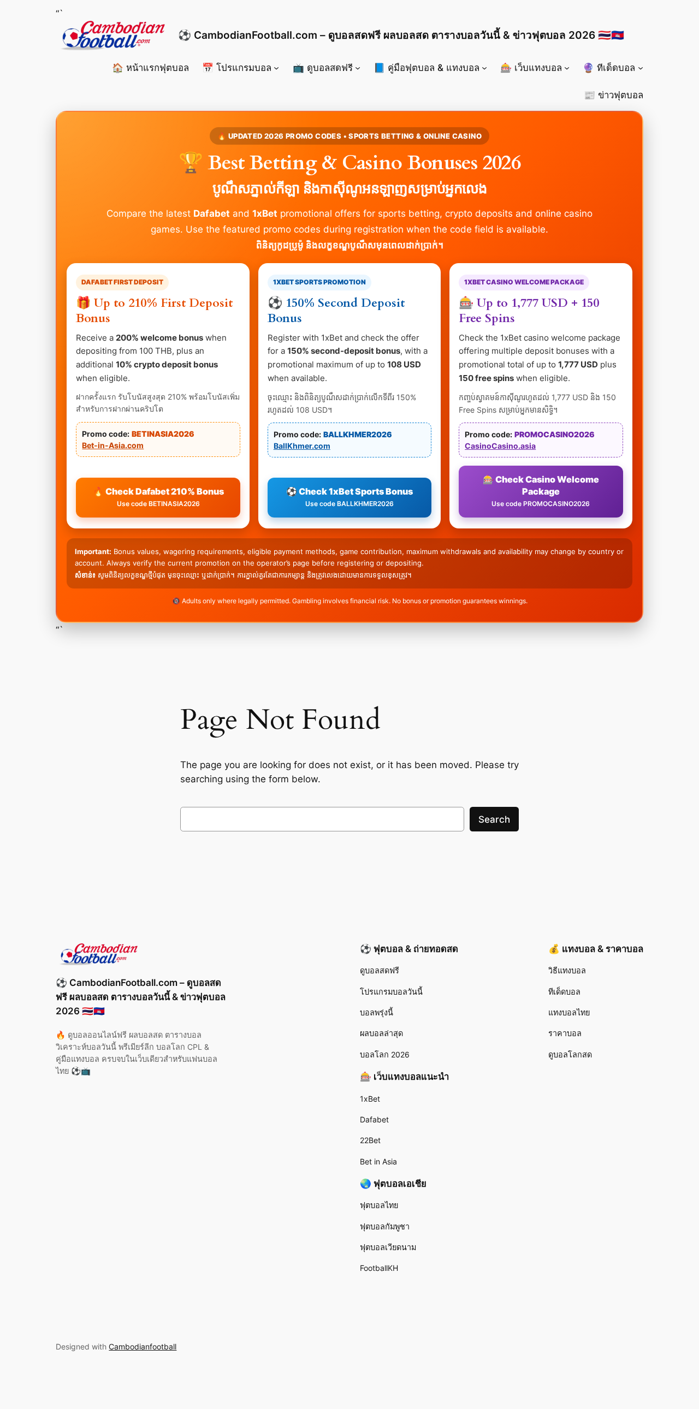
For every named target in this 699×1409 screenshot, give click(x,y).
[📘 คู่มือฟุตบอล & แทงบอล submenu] (484, 67)
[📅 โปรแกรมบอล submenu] (276, 67)
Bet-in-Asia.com (113, 445)
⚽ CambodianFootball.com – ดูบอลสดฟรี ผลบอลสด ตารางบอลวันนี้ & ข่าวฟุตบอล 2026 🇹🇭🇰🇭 (401, 34)
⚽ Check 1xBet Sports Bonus (349, 497)
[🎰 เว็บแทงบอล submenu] (567, 67)
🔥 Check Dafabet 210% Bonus (158, 497)
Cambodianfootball (142, 1346)
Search (494, 819)
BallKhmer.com (302, 445)
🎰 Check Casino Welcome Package (541, 491)
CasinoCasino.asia (500, 445)
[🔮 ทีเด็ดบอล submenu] (640, 67)
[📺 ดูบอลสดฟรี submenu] (357, 67)
